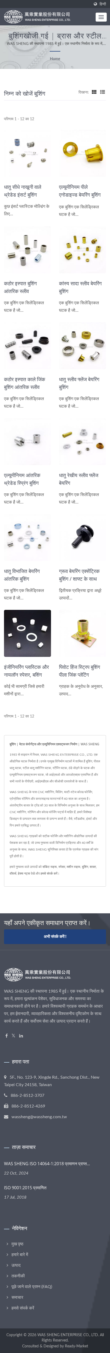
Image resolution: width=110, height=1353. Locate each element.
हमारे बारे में (19, 1255)
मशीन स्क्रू (73, 866)
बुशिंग (85, 866)
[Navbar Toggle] (101, 17)
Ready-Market (76, 1346)
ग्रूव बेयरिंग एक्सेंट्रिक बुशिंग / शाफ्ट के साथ (79, 575)
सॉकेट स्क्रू (49, 866)
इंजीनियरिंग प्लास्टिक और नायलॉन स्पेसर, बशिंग (26, 671)
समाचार (17, 1297)
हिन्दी (103, 4)
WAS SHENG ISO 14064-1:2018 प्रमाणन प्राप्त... (47, 1164)
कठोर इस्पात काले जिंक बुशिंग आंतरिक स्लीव (24, 383)
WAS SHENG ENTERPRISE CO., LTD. (68, 1335)
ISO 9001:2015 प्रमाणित (25, 1188)
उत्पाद (16, 1265)
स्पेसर (61, 866)
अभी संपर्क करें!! (55, 937)
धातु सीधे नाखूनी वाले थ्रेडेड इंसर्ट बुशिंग (22, 191)
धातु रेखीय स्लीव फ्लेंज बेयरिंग (78, 479)
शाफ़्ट (93, 866)
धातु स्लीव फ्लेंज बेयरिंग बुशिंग (79, 383)
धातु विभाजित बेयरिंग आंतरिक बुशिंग (22, 575)
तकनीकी (18, 1276)
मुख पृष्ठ (17, 1244)
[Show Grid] (94, 92)
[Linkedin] (21, 1036)
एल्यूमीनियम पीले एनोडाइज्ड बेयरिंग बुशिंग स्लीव (80, 195)
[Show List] (102, 92)
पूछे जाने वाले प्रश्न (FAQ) (31, 1287)
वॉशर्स (13, 873)
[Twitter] (13, 1036)
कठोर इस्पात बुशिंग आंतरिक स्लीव (20, 287)
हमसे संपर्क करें (49, 873)
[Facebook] (6, 1036)
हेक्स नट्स (24, 873)
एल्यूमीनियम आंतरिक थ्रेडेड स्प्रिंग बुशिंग (22, 479)
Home (55, 59)
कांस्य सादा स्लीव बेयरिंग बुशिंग (80, 287)
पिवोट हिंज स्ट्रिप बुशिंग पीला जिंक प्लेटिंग (79, 671)
